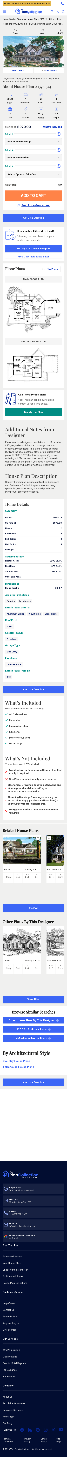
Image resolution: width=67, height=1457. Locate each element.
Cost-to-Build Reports (14, 1363)
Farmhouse (25, 601)
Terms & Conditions (8, 1440)
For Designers (10, 1369)
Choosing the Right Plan (15, 1269)
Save (16, 33)
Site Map (58, 1440)
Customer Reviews (13, 1410)
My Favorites (9, 1329)
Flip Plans (52, 269)
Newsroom (8, 1416)
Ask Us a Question (33, 217)
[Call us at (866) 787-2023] (62, 4)
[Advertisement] (33, 1125)
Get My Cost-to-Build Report (33, 248)
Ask (42, 33)
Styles (13, 19)
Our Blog (7, 1423)
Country (11, 601)
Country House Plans (28, 19)
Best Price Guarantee (14, 1403)
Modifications (10, 1356)
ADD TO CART (33, 195)
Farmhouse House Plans (18, 1066)
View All (32, 999)
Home (6, 19)
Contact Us (8, 1309)
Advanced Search (12, 1256)
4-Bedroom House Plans (31, 1038)
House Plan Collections (15, 1283)
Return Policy (10, 1316)
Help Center (9, 1303)
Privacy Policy (27, 1440)
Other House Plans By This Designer (31, 1020)
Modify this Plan (33, 412)
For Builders (9, 1376)
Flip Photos (51, 70)
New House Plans (12, 1263)
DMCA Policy (44, 1440)
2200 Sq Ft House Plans (31, 1029)
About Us (7, 1396)
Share (60, 33)
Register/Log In (11, 1323)
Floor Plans (18, 70)
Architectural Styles (13, 1276)
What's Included (11, 1350)
